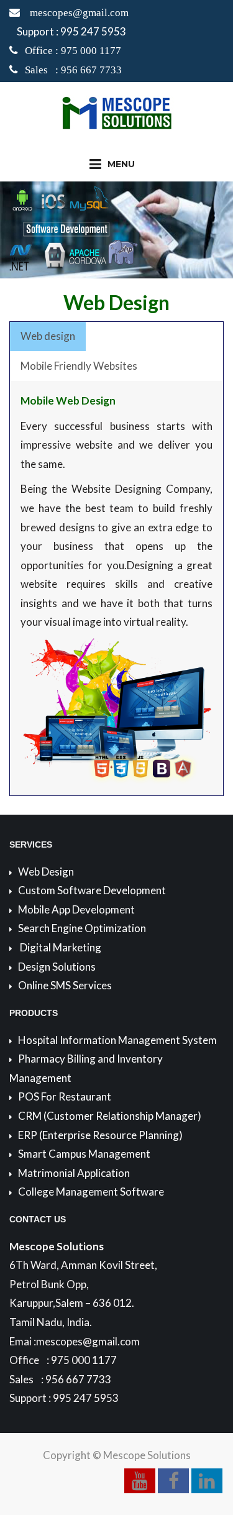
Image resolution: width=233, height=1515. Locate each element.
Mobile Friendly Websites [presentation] (79, 365)
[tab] (48, 337)
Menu (121, 164)
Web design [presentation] (48, 335)
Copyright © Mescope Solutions (117, 1455)
